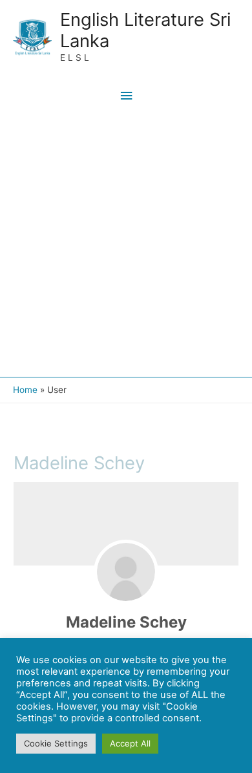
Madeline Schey (126, 622)
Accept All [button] (130, 743)
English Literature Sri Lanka (145, 30)
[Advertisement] (126, 244)
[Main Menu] (126, 96)
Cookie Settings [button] (56, 743)
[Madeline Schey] (126, 572)
